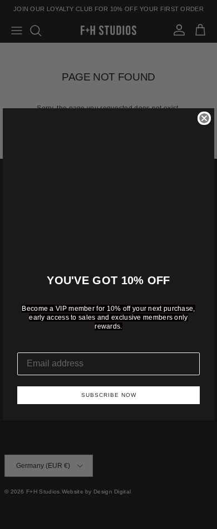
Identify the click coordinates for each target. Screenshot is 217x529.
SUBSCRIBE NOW (108, 395)
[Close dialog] (204, 118)
